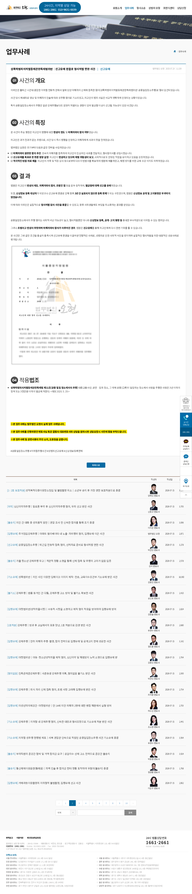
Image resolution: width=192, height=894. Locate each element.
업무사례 (129, 8)
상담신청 (181, 8)
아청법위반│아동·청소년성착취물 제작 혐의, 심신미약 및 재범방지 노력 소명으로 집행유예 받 (62, 657)
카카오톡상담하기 (186, 447)
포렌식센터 (168, 8)
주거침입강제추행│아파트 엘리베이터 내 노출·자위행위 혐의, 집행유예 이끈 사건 (55, 533)
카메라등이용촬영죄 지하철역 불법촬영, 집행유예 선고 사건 (44, 783)
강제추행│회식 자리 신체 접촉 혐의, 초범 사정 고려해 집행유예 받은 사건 (51, 689)
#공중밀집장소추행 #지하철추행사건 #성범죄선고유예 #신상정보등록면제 (47, 451)
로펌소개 (117, 8)
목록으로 (96, 465)
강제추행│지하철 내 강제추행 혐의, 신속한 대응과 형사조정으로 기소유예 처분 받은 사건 (59, 721)
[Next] (133, 803)
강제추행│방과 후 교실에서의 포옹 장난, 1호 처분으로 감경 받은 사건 (49, 625)
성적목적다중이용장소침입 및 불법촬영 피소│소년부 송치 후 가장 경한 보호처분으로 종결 (63, 490)
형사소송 (141, 8)
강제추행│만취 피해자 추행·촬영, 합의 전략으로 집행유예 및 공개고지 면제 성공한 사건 (59, 641)
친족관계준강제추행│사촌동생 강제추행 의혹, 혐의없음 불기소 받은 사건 (51, 673)
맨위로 (186, 495)
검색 (130, 812)
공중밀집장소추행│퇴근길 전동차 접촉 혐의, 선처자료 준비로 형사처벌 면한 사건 (55, 545)
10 (126, 803)
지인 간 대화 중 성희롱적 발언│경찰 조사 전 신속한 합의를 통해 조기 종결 (50, 522)
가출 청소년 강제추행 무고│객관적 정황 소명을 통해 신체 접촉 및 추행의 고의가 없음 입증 (59, 561)
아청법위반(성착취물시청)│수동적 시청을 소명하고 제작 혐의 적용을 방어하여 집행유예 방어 (61, 609)
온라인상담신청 (186, 462)
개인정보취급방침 (34, 837)
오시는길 (186, 486)
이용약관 (19, 837)
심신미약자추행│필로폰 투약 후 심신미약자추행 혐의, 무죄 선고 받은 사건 (49, 506)
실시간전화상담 (186, 423)
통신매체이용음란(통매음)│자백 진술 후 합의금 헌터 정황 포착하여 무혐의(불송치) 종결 (57, 768)
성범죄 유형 (154, 8)
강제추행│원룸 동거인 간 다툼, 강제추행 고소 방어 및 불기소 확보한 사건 (50, 593)
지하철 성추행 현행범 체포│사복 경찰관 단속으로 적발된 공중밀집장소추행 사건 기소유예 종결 (62, 738)
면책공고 (9, 837)
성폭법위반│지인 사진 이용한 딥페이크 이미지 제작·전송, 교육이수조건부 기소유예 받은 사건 (62, 577)
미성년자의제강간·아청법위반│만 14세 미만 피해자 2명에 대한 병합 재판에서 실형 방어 (59, 705)
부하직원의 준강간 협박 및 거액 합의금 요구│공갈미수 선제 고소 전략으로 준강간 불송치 (58, 754)
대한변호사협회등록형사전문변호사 (186, 408)
